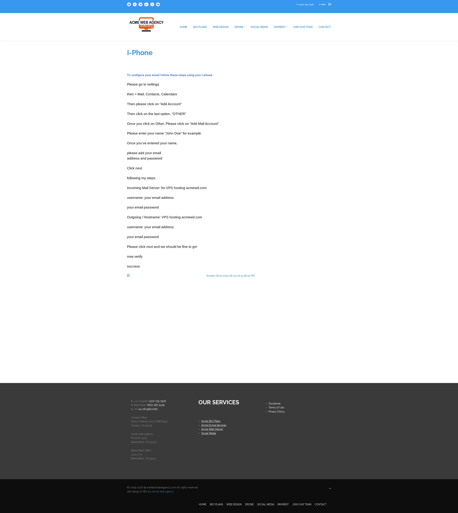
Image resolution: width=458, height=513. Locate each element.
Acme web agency (163, 491)
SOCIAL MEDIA (259, 27)
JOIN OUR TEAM (303, 27)
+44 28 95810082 (148, 409)
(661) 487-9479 (156, 405)
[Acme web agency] (146, 23)
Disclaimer (275, 403)
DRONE (239, 27)
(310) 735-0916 (306, 4)
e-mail (323, 4)
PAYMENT (280, 27)
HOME (183, 27)
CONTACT (324, 27)
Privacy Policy (277, 411)
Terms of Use (276, 407)
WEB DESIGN (221, 27)
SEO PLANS (200, 27)
